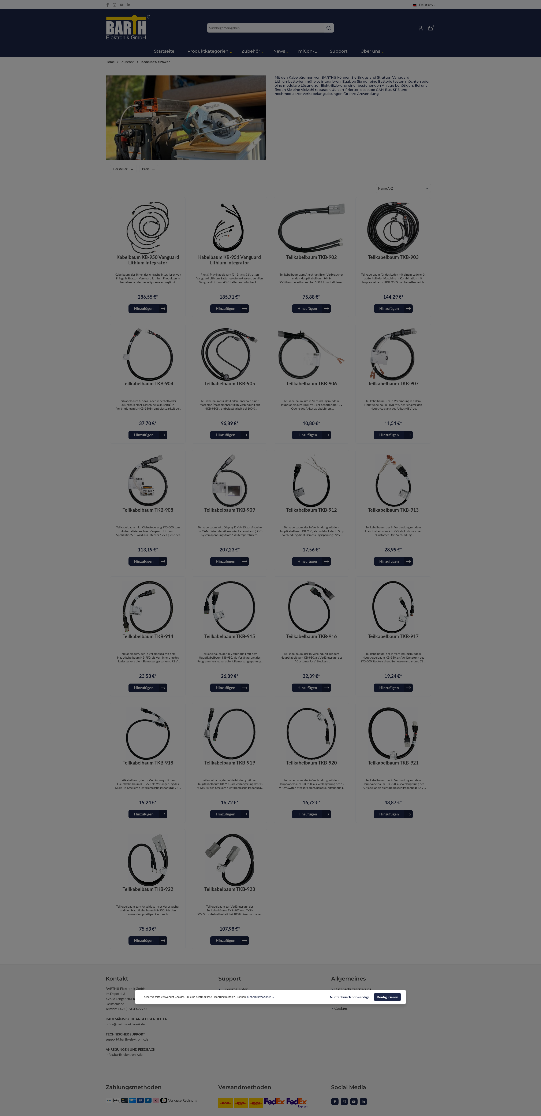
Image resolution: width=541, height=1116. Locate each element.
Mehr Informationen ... (260, 996)
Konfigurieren (387, 997)
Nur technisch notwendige (350, 997)
